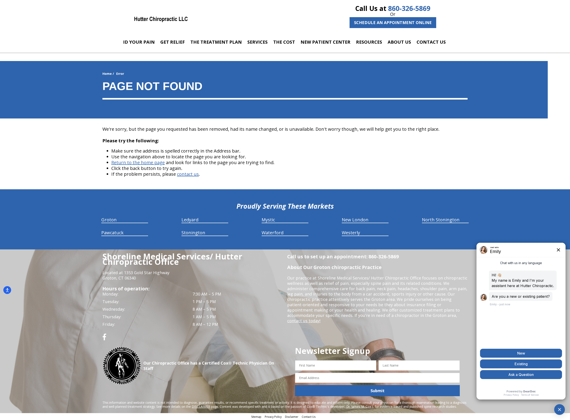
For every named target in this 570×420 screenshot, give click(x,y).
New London (355, 220)
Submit (377, 390)
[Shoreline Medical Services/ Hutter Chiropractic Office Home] (161, 19)
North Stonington (441, 220)
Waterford (272, 233)
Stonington (193, 233)
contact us (188, 174)
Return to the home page (138, 162)
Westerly (351, 233)
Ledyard (189, 220)
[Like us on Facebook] (104, 339)
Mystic (268, 220)
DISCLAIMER (201, 406)
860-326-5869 (409, 8)
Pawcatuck (112, 233)
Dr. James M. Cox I (359, 406)
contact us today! (303, 320)
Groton (109, 220)
